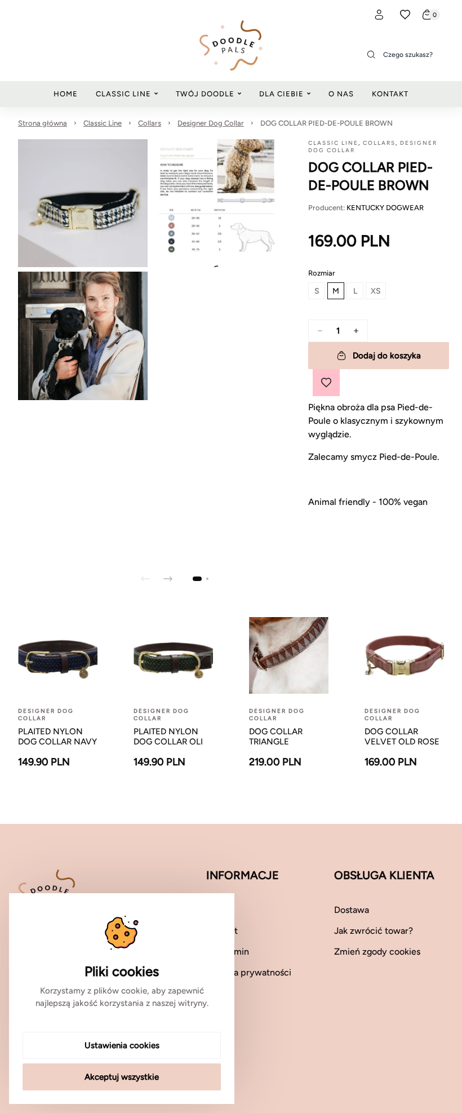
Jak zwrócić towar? (373, 930)
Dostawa (351, 909)
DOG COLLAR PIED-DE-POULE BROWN (326, 123)
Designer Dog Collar (210, 123)
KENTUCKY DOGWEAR (385, 207)
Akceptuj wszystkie (122, 1077)
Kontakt (222, 930)
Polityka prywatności (248, 972)
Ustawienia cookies (122, 1045)
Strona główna (42, 123)
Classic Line (102, 123)
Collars (149, 123)
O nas (217, 909)
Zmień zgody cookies (377, 951)
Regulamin (227, 951)
